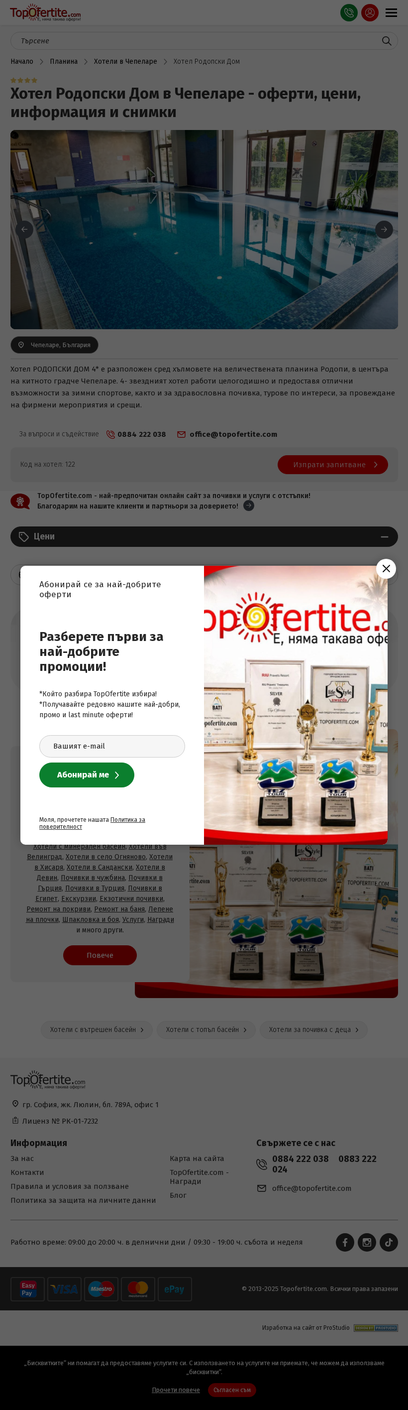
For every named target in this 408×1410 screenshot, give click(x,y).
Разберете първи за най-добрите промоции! (101, 651)
